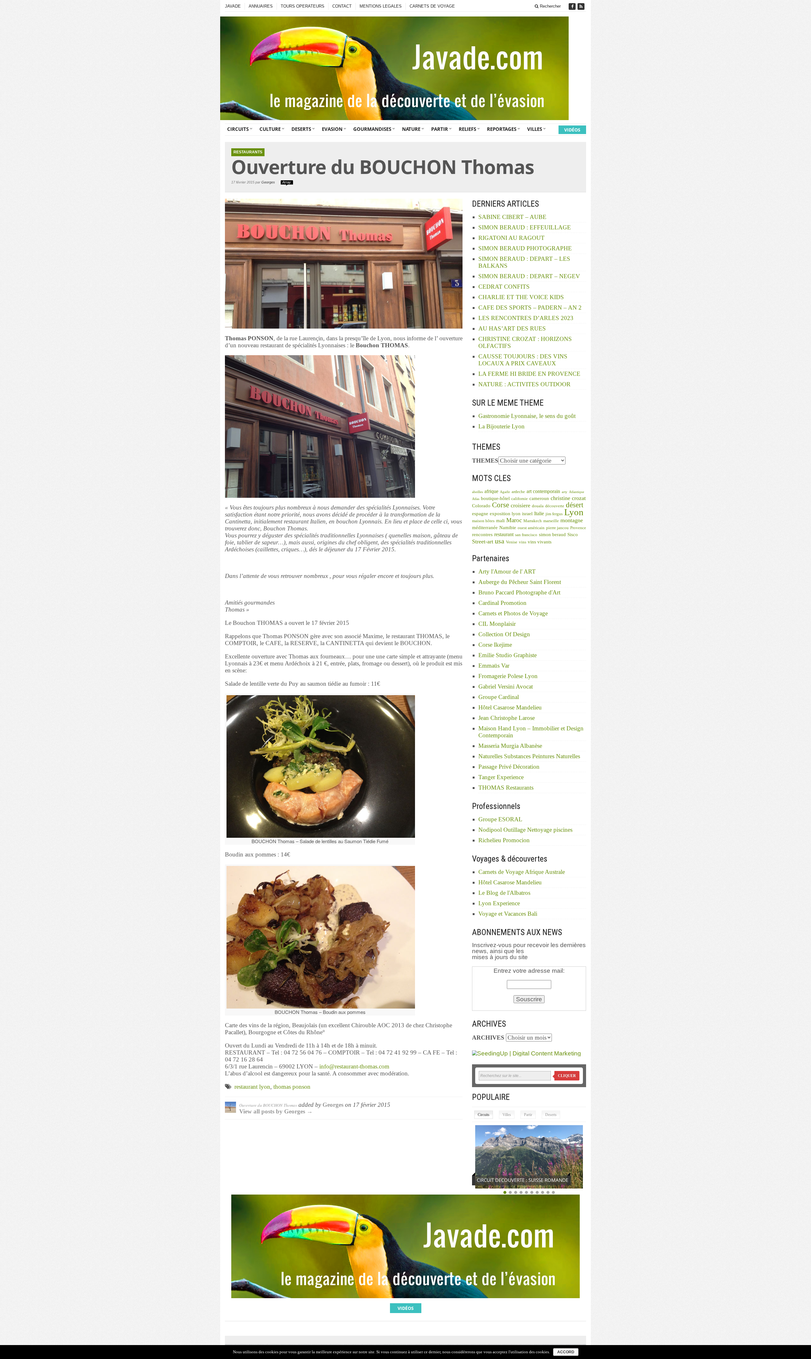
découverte (554, 506)
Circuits (238, 129)
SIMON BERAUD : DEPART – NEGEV (529, 276)
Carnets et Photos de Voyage (513, 613)
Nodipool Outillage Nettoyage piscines (525, 829)
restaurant (504, 534)
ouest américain (531, 528)
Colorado (481, 505)
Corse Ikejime (495, 644)
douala (538, 506)
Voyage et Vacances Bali (507, 913)
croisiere (520, 505)
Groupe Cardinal (498, 697)
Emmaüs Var (493, 665)
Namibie (507, 527)
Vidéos (572, 130)
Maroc (514, 520)
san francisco (526, 535)
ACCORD (565, 1352)
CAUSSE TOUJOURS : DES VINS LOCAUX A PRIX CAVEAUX (522, 360)
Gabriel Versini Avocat (505, 686)
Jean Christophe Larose (506, 718)
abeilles (477, 492)
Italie (539, 513)
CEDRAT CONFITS (504, 286)
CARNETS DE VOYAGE (432, 6)
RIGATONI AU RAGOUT (511, 237)
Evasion (332, 129)
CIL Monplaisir (497, 623)
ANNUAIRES (261, 6)
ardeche (518, 492)
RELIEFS (467, 129)
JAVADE (233, 6)
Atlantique (576, 492)
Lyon (574, 512)
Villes (534, 129)
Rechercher (550, 6)
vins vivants (540, 541)
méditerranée (485, 527)
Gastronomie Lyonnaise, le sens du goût (527, 416)
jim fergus (554, 514)
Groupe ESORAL (500, 819)
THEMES (485, 461)
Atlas (475, 499)
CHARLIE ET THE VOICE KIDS (521, 297)
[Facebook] (572, 6)
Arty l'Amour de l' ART (507, 571)
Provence (578, 528)
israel (527, 513)
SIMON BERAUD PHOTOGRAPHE (525, 248)
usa (499, 541)
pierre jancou (557, 528)
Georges (268, 182)
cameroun (539, 498)
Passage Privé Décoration (509, 766)
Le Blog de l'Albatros (504, 892)
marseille (551, 521)
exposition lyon (505, 513)
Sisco (572, 534)
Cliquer (567, 1076)
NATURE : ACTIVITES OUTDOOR (524, 384)
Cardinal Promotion (502, 602)
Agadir (505, 492)
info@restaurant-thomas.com (354, 1066)
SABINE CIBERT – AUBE (512, 217)
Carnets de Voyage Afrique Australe (521, 872)
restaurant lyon (252, 1086)
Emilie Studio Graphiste (507, 655)
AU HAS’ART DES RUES (512, 328)
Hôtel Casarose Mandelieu (510, 707)
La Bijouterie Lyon (501, 426)
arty (564, 492)
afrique (491, 491)
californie (519, 499)
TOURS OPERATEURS (302, 6)
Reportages (501, 129)
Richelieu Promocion (504, 840)
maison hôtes (483, 521)
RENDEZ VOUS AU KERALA (506, 1180)
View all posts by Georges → (276, 1111)
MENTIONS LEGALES (381, 6)
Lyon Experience (499, 903)
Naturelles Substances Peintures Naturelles (529, 756)
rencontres (482, 534)
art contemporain (543, 491)
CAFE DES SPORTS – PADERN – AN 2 (530, 307)
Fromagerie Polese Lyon (508, 676)
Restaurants (247, 152)
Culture (270, 129)
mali (500, 520)
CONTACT (342, 6)
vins (522, 542)
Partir (439, 129)
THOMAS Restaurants (505, 787)
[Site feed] (581, 6)
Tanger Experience (501, 777)
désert (574, 505)
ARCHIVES (488, 1038)
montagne (571, 520)
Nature (411, 129)
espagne (480, 513)
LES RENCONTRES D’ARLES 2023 (525, 318)
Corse (500, 505)
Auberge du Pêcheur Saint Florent (519, 582)
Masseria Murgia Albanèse (510, 745)
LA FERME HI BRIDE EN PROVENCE (529, 373)
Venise (511, 542)
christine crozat (568, 498)
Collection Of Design (504, 634)
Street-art (482, 541)
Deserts (301, 129)
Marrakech (532, 521)
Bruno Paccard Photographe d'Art (519, 592)
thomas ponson (291, 1086)
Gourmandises (372, 129)
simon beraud (552, 534)
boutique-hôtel (495, 498)
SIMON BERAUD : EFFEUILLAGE (524, 227)
